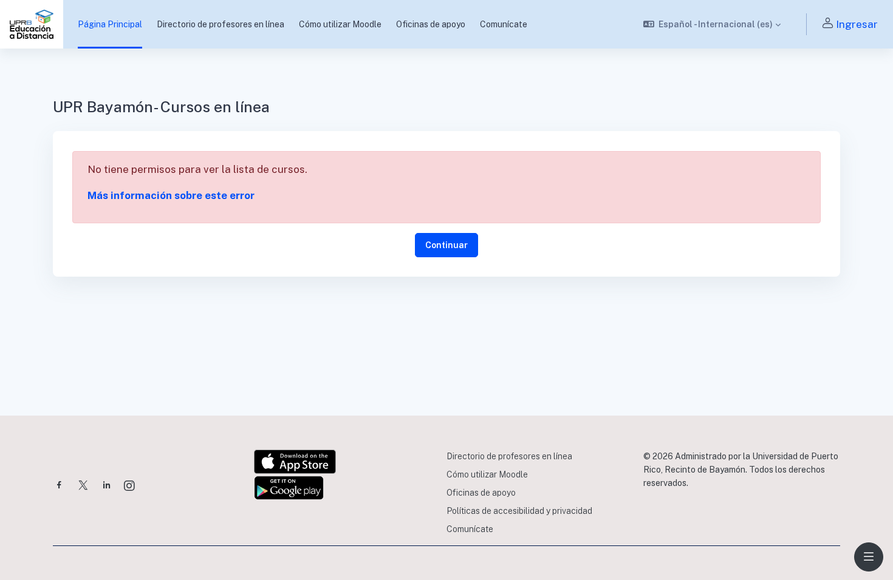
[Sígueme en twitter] (83, 486)
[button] (712, 24)
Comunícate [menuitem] (503, 24)
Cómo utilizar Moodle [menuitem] (340, 24)
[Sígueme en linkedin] (106, 486)
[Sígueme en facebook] (59, 486)
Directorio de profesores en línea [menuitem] (220, 24)
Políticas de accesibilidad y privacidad (519, 511)
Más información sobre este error (171, 195)
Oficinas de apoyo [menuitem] (430, 24)
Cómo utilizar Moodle (487, 474)
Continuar (446, 245)
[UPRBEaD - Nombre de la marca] (31, 24)
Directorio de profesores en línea (509, 456)
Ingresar (857, 24)
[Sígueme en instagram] (130, 487)
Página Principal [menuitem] (110, 24)
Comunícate (469, 529)
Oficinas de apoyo (481, 492)
